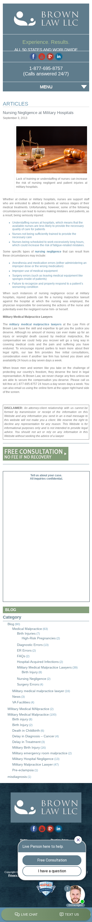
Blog (11, 624)
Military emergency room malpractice (39, 753)
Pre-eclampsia (23, 770)
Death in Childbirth (26, 730)
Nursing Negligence (31, 679)
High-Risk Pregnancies (39, 638)
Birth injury (20, 719)
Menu (46, 86)
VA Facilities (21, 702)
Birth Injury (30, 672)
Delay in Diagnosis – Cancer (33, 736)
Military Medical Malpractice (28, 714)
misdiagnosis (17, 777)
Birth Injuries (26, 633)
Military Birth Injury (26, 747)
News (16, 696)
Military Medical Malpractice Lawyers (44, 667)
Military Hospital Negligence (33, 759)
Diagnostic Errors (30, 645)
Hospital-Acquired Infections (38, 662)
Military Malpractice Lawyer (32, 764)
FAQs (21, 656)
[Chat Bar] (46, 914)
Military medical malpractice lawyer (38, 691)
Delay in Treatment (26, 742)
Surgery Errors (28, 684)
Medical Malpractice (27, 629)
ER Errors (24, 650)
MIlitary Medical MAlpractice (28, 709)
